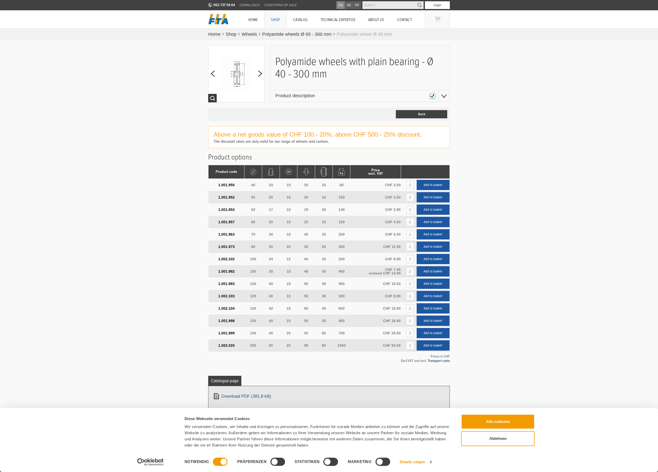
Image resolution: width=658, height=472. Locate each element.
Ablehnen (498, 438)
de (349, 5)
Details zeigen (412, 462)
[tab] (224, 381)
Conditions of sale (280, 5)
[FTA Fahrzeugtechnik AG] (218, 19)
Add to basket (433, 185)
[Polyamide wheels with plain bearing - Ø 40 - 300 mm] (236, 74)
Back (421, 114)
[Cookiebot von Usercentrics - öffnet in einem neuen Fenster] (150, 462)
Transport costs (439, 360)
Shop (275, 19)
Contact (404, 19)
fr (357, 5)
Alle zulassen (498, 421)
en (341, 5)
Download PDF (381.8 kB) (246, 396)
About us (376, 19)
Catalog (300, 19)
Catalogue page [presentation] (225, 381)
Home (253, 19)
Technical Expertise (338, 19)
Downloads (250, 5)
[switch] (277, 462)
